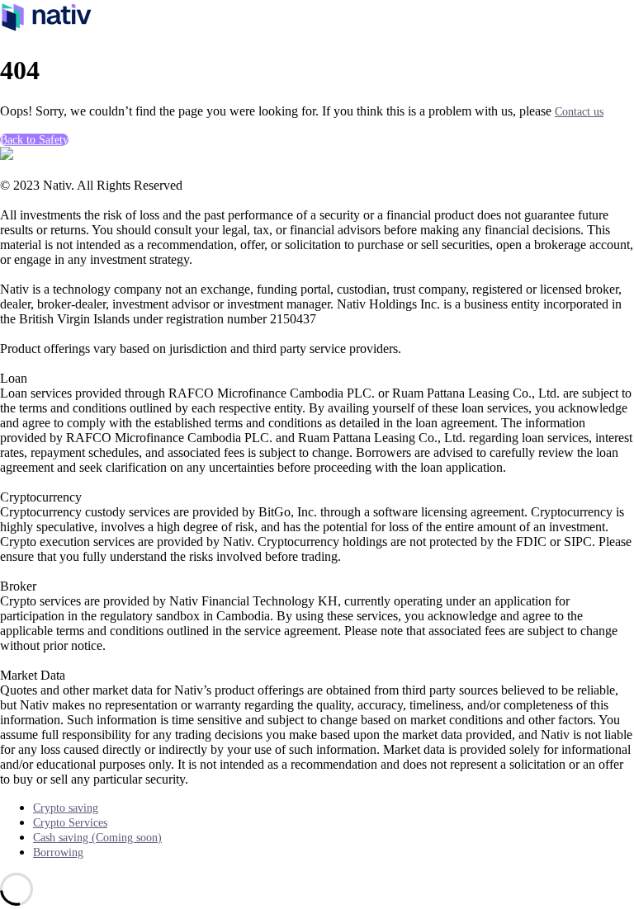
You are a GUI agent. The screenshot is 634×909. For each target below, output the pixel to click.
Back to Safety (34, 140)
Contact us (579, 112)
